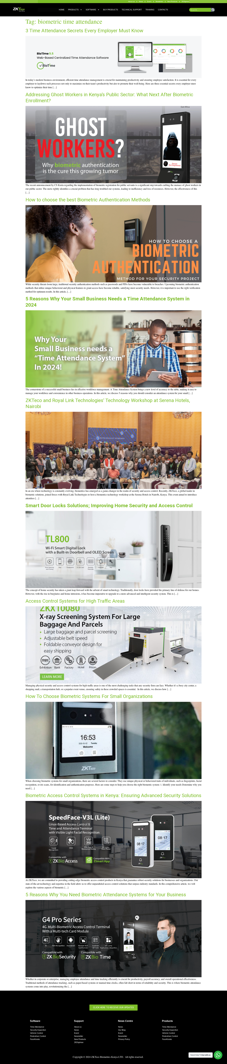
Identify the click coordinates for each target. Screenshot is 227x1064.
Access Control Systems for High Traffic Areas (75, 601)
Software (91, 10)
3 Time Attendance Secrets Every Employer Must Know (84, 31)
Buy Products (110, 10)
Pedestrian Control (38, 1036)
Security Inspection (38, 1030)
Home (61, 10)
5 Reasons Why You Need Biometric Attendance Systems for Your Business (105, 895)
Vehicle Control (36, 1033)
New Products (172, 1)
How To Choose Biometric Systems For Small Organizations (89, 696)
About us (131, 1)
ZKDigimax (185, 1)
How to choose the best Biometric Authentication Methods (87, 200)
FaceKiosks (35, 1039)
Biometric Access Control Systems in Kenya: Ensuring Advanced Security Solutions (113, 795)
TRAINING (149, 10)
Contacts (163, 10)
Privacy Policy (124, 1039)
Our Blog (122, 1030)
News (141, 1)
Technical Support (132, 10)
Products (73, 10)
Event (149, 1)
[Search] (213, 10)
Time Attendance (37, 1027)
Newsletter (159, 1)
